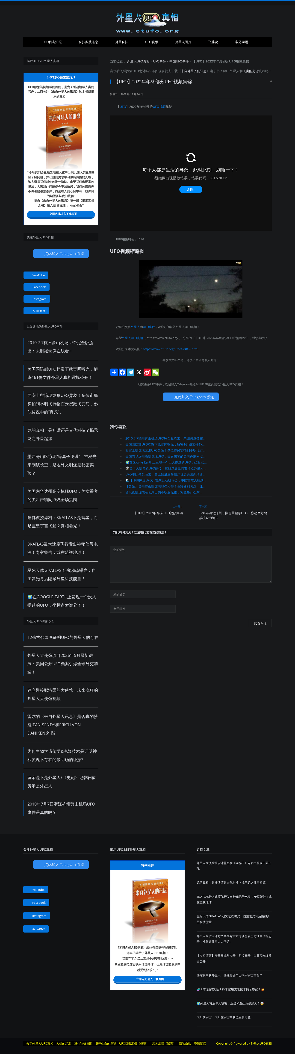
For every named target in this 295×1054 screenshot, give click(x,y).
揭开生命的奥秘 (105, 1043)
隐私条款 (185, 1043)
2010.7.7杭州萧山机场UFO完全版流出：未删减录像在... (165, 438)
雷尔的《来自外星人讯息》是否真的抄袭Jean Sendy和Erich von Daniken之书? (62, 725)
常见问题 (241, 42)
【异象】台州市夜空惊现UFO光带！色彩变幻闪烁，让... (165, 486)
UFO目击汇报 (52, 42)
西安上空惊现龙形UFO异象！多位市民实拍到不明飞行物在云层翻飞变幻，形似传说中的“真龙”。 (62, 404)
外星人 (234, 71)
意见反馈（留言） (164, 1043)
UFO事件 (159, 61)
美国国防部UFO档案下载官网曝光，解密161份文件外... (165, 444)
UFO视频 (151, 42)
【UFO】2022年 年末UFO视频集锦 (158, 513)
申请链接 (200, 1043)
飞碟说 (213, 42)
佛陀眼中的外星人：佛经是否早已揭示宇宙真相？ (230, 975)
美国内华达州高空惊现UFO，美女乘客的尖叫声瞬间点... (165, 456)
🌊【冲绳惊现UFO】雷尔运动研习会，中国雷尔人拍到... (165, 480)
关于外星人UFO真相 (39, 1043)
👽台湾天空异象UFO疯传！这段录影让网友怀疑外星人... (165, 468)
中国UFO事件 (179, 61)
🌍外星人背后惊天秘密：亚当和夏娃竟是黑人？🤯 (230, 1003)
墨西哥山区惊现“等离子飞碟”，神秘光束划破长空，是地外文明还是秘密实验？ (62, 465)
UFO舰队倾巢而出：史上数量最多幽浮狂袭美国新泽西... (165, 474)
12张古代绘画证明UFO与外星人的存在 (62, 637)
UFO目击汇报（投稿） (134, 1043)
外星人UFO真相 (138, 61)
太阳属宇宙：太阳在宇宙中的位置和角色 (224, 1017)
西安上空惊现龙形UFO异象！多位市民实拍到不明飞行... (165, 450)
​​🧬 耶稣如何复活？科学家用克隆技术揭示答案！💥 (231, 989)
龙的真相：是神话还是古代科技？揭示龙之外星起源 (231, 882)
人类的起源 (251, 71)
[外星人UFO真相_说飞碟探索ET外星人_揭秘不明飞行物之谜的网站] (147, 21)
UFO (136, 71)
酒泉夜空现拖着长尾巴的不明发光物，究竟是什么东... (163, 492)
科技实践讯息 (88, 42)
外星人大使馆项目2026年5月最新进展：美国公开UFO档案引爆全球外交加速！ (62, 663)
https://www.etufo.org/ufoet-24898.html (170, 349)
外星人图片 (183, 42)
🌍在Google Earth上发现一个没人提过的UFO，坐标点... (166, 462)
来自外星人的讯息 (194, 71)
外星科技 (121, 42)
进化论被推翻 (83, 1043)
